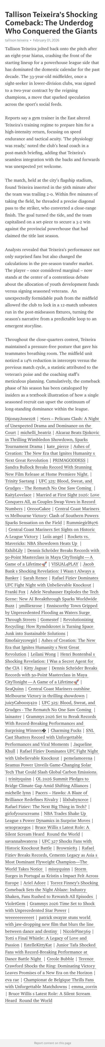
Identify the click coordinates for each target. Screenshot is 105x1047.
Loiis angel (53, 536)
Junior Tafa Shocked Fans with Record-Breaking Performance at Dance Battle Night (51, 952)
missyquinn (59, 869)
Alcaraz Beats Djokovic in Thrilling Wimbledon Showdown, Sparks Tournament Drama (52, 439)
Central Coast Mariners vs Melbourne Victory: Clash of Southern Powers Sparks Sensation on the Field (52, 515)
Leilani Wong (43, 654)
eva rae (12, 979)
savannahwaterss (21, 841)
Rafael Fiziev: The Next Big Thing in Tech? (46, 806)
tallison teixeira (16, 40)
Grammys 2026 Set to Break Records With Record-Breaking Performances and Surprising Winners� (51, 723)
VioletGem (15, 903)
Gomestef (50, 619)
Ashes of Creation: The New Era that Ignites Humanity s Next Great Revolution (50, 453)
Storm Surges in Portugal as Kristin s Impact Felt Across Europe (52, 876)
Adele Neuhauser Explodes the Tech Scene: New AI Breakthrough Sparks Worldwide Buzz (52, 598)
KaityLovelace (18, 495)
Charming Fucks (66, 730)
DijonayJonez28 (20, 418)
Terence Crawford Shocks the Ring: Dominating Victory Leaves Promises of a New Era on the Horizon (50, 965)
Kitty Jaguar (35, 668)
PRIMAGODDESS (69, 460)
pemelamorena (78, 758)
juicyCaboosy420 (21, 702)
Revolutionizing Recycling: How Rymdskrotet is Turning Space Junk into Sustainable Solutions (49, 626)
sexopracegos (18, 827)
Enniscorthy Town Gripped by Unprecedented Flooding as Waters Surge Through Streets (52, 612)
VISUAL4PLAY (65, 564)
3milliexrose (30, 605)
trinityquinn (20, 779)
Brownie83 (66, 848)
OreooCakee (39, 508)
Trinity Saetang (19, 481)
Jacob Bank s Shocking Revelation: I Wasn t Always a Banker (50, 571)
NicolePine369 (77, 931)
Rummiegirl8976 (82, 522)
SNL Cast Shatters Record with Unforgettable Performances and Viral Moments (50, 737)
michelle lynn (18, 792)
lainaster (13, 716)
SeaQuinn (14, 688)
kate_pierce (58, 446)
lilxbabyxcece (75, 799)
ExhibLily (14, 550)
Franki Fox (15, 591)
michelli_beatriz (36, 432)
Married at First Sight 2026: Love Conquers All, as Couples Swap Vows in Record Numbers (53, 501)
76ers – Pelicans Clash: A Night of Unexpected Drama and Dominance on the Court (52, 425)
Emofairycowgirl (21, 640)
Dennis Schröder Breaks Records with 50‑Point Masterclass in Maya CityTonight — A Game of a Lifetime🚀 (52, 557)
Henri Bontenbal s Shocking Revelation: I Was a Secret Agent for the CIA (50, 661)
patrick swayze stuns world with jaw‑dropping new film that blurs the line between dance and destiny (50, 924)
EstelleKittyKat (38, 945)
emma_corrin (84, 986)
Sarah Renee (35, 578)
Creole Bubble (60, 959)
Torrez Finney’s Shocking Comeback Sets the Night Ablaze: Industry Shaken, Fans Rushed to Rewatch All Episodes (52, 889)
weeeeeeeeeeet (19, 917)
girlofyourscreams (22, 813)
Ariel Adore (34, 883)
